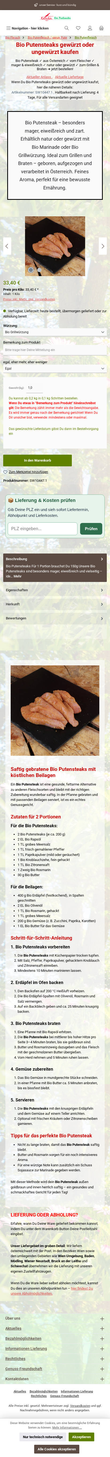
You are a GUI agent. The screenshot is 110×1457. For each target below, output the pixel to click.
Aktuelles (13, 1328)
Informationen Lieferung (26, 1348)
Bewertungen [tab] (16, 618)
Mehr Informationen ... (67, 1427)
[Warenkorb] (101, 28)
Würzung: (10, 325)
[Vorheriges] (7, 246)
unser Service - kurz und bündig (57, 5)
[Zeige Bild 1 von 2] (31, 270)
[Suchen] (67, 28)
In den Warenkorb (37, 460)
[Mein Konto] (90, 28)
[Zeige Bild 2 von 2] (39, 270)
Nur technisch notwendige (43, 1437)
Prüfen (91, 528)
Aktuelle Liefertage (69, 77)
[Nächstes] (103, 246)
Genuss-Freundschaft (23, 1369)
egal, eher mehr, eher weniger (25, 362)
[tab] (55, 568)
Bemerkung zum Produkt (21, 342)
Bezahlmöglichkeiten (23, 1338)
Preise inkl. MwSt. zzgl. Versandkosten (29, 299)
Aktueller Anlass (39, 77)
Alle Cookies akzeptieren (57, 1449)
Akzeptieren (81, 1437)
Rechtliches (15, 1359)
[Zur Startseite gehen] (55, 17)
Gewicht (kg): (16, 387)
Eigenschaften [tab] (17, 590)
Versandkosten (80, 1406)
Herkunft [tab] (12, 604)
